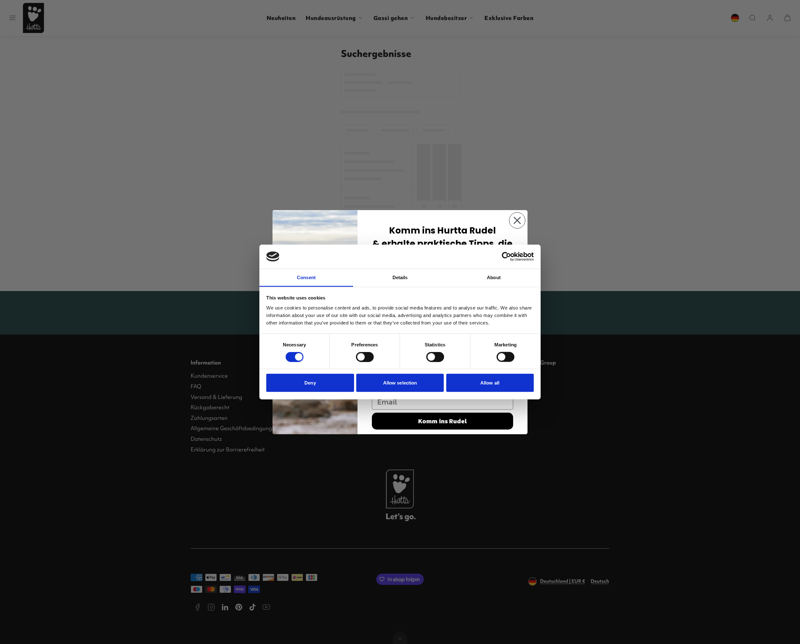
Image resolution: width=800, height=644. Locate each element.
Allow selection (400, 382)
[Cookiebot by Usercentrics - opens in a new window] (506, 256)
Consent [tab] (306, 277)
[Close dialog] (517, 220)
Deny (310, 382)
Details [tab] (400, 277)
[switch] (365, 357)
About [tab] (494, 277)
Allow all (489, 382)
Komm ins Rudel (442, 421)
